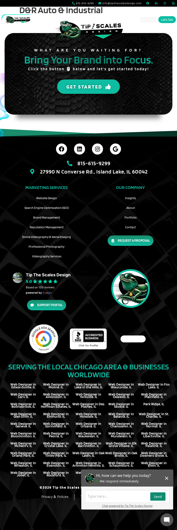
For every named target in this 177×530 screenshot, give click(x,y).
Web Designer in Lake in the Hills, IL (88, 385)
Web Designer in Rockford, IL (56, 473)
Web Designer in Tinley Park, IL (56, 454)
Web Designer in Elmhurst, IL (56, 415)
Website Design (46, 198)
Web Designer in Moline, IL (56, 385)
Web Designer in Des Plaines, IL (88, 405)
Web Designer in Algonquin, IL (56, 395)
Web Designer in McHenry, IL (23, 444)
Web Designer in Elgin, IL (154, 464)
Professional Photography (47, 246)
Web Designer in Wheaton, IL (23, 464)
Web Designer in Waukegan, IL (88, 434)
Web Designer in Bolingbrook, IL (23, 405)
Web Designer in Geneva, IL (23, 424)
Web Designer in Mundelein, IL (121, 434)
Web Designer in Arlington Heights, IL (88, 464)
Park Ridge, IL (153, 404)
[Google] (115, 149)
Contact (84, 25)
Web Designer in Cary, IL (23, 395)
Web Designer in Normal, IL (154, 424)
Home (44, 14)
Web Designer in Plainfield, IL (154, 395)
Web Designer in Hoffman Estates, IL (56, 405)
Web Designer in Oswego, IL (121, 395)
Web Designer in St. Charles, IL (154, 415)
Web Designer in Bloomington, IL (23, 434)
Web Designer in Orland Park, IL (23, 454)
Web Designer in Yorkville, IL (88, 395)
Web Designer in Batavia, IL (121, 415)
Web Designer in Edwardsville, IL (23, 385)
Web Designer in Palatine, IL (154, 444)
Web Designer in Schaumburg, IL (121, 464)
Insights (65, 25)
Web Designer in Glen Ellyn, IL (23, 415)
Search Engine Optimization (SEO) (46, 208)
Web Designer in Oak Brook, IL (121, 454)
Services (61, 14)
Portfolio (87, 14)
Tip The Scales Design (48, 274)
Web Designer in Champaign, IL (121, 424)
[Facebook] (61, 149)
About (106, 14)
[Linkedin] (79, 149)
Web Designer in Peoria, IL (56, 434)
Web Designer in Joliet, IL (23, 473)
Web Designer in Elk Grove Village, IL (121, 444)
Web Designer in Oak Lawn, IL (88, 454)
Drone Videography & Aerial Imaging (46, 237)
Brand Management (46, 217)
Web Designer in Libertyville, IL (154, 434)
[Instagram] (97, 149)
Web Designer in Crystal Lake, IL (56, 444)
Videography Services (46, 256)
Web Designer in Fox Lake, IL (154, 385)
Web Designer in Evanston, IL (56, 464)
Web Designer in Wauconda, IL (121, 385)
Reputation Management (47, 227)
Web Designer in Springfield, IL (56, 424)
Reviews (47, 25)
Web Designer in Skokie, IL (121, 405)
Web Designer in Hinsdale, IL (88, 415)
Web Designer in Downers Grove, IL (154, 454)
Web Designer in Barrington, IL (88, 444)
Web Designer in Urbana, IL (88, 424)
